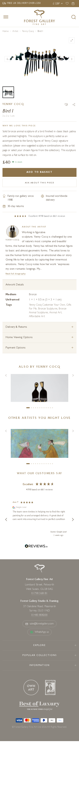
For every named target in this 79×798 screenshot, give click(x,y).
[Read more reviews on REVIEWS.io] (36, 546)
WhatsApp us (42, 632)
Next (72, 59)
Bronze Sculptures (47, 309)
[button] (66, 104)
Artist (15, 31)
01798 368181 (39, 593)
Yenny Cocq (28, 31)
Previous (7, 59)
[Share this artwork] (74, 104)
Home (5, 31)
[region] (39, 519)
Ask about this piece (39, 183)
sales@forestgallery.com (42, 624)
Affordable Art (37, 316)
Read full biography (16, 274)
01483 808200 (39, 615)
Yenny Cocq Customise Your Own (47, 305)
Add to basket (39, 172)
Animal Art (55, 312)
